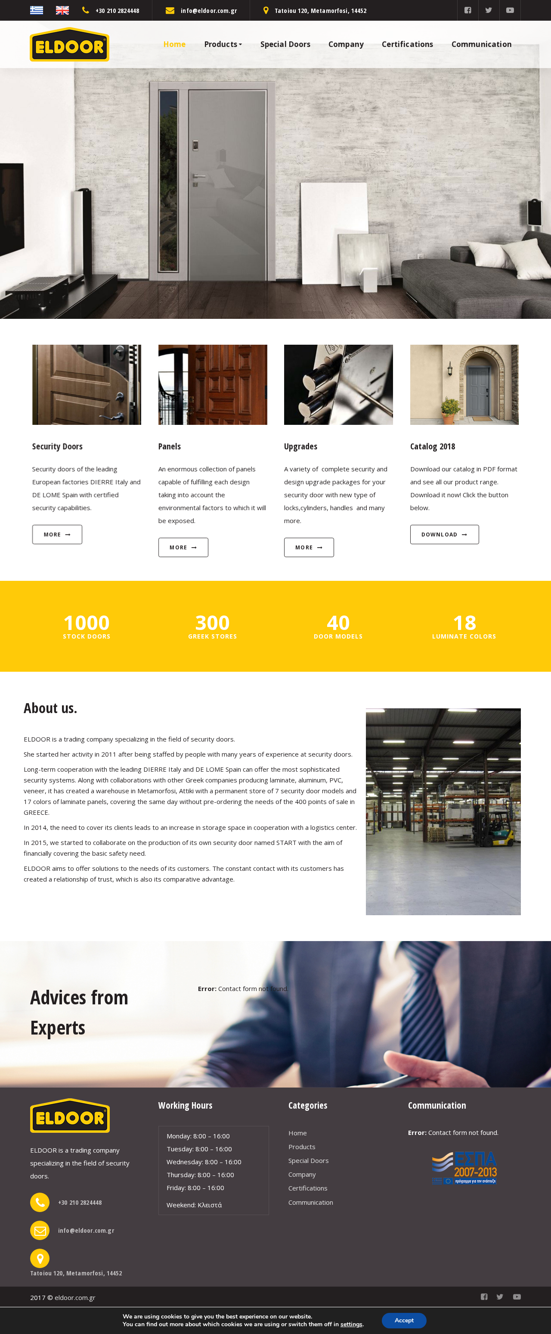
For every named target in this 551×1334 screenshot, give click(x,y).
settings (351, 1324)
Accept (404, 1320)
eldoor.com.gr (75, 1297)
